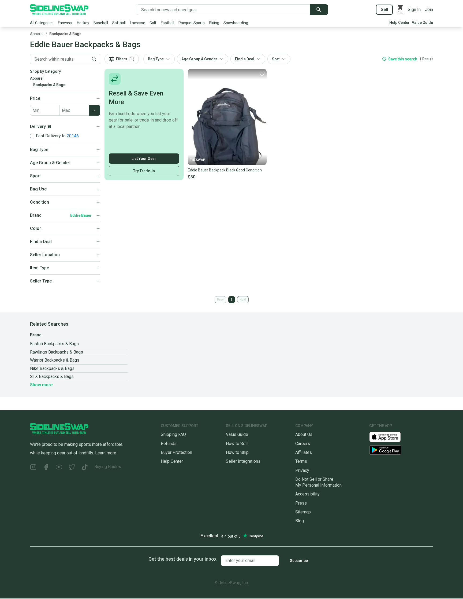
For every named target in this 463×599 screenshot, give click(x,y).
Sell (384, 9)
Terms (301, 461)
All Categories (42, 23)
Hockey (83, 23)
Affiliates (303, 452)
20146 (73, 135)
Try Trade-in (144, 171)
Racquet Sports (191, 23)
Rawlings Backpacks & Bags (56, 352)
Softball (119, 23)
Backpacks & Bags (65, 34)
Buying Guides (107, 466)
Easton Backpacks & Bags (54, 343)
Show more (41, 384)
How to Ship (237, 452)
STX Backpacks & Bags (52, 376)
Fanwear (65, 23)
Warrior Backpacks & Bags (54, 360)
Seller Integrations (243, 461)
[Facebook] (46, 468)
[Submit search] (319, 9)
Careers (302, 443)
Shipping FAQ (173, 434)
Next (243, 300)
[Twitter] (72, 468)
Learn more (105, 452)
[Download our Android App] (401, 450)
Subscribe (299, 560)
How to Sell (237, 443)
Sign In (414, 9)
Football (167, 23)
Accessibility (307, 494)
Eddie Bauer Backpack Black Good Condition (225, 170)
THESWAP (197, 160)
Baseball (101, 23)
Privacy (302, 470)
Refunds (169, 443)
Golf (153, 23)
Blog (299, 520)
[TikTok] (84, 468)
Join (429, 9)
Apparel (36, 34)
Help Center (399, 22)
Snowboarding (235, 23)
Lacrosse (137, 23)
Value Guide (422, 22)
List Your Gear (144, 158)
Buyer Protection (176, 452)
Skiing (214, 23)
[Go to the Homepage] (59, 9)
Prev (220, 300)
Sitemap (303, 512)
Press (301, 503)
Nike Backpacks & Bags (52, 368)
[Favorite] (262, 73)
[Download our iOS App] (389, 436)
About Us (303, 434)
